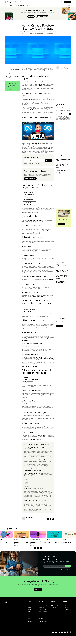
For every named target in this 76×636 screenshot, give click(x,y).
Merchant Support (43, 603)
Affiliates (29, 609)
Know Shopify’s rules (27, 204)
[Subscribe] (70, 114)
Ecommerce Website (43, 624)
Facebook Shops (41, 84)
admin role (46, 218)
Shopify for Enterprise (67, 609)
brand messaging (39, 251)
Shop (64, 603)
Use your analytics (27, 307)
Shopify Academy (42, 609)
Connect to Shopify (27, 202)
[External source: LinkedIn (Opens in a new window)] (67, 632)
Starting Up (16, 5)
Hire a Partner (42, 607)
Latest (27, 5)
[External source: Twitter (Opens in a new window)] (56, 632)
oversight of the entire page (34, 220)
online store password (38, 296)
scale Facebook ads (41, 435)
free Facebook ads (34, 109)
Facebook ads (39, 357)
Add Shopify (59, 326)
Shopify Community (43, 611)
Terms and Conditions (65, 119)
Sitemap (33, 632)
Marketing (22, 5)
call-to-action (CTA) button (30, 473)
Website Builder (42, 623)
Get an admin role (27, 190)
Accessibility (30, 624)
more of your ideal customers (46, 358)
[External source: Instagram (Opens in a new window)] (62, 632)
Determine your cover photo (29, 194)
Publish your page (27, 197)
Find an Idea (10, 5)
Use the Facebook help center (29, 201)
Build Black (30, 623)
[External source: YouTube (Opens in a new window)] (59, 632)
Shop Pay (50, 148)
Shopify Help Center (43, 605)
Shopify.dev (53, 603)
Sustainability (30, 621)
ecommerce (32, 439)
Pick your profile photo (28, 192)
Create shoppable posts (30, 178)
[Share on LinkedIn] (53, 519)
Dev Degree (53, 607)
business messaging (41, 85)
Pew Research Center (29, 99)
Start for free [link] (48, 160)
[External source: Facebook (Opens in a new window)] (53, 632)
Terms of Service (19, 632)
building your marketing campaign (29, 366)
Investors (29, 605)
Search (68, 5)
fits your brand (50, 230)
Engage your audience (28, 381)
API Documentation (55, 605)
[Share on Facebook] (48, 519)
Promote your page (27, 311)
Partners (29, 607)
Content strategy (26, 313)
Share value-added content (29, 309)
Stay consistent (26, 377)
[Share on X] (50, 519)
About (29, 603)
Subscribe (68, 566)
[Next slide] (41, 548)
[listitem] (38, 538)
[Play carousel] (38, 548)
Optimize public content (28, 375)
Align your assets (27, 195)
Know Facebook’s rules (28, 199)
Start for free (67, 1)
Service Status (30, 613)
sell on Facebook (35, 143)
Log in (61, 1)
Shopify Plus (65, 607)
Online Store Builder (43, 621)
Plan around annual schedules (29, 306)
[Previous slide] (35, 548)
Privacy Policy (58, 120)
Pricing (27, 1)
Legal (29, 611)
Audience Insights (28, 334)
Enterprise (32, 1)
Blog (6, 5)
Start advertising (26, 382)
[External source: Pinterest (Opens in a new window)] (70, 632)
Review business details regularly (30, 379)
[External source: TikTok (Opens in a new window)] (65, 632)
